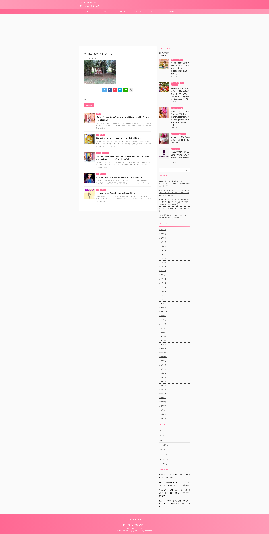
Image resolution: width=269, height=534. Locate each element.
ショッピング (138, 11)
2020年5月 (162, 332)
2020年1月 (162, 348)
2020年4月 (162, 336)
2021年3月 (162, 291)
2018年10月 (163, 410)
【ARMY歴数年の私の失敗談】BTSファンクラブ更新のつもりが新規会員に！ (174, 216)
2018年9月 (162, 414)
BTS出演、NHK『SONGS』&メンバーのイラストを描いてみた (120, 177)
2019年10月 (163, 361)
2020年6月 (162, 328)
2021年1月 (162, 299)
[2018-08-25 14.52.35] (120, 90)
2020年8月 (162, 320)
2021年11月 (162, 258)
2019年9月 (162, 365)
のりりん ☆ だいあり (91, 6)
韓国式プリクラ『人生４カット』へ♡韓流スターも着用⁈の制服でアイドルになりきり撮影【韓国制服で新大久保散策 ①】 (174, 201)
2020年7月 (162, 324)
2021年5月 (162, 283)
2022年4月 (162, 242)
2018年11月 (163, 406)
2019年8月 (162, 369)
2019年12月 (163, 353)
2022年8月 (162, 230)
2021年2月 (162, 295)
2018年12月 (163, 402)
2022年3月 (162, 246)
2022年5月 (162, 238)
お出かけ (171, 11)
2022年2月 (162, 250)
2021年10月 (163, 262)
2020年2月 (162, 344)
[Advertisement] (134, 29)
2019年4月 (162, 385)
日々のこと (154, 11)
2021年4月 (162, 287)
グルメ (104, 11)
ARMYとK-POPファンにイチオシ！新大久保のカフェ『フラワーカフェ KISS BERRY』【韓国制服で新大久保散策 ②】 (180, 93)
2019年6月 (162, 377)
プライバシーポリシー (134, 519)
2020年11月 (163, 308)
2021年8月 (162, 271)
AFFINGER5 (148, 531)
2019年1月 (162, 398)
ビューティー (121, 11)
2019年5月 (162, 381)
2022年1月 (162, 254)
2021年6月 (162, 279)
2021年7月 (162, 275)
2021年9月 (162, 267)
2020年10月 (163, 312)
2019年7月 (162, 373)
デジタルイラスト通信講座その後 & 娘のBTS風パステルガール (120, 193)
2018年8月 (162, 418)
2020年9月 (162, 316)
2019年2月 (162, 394)
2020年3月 (162, 340)
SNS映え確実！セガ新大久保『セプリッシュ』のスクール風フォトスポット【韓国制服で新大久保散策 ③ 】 (180, 68)
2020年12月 (163, 303)
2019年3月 (162, 389)
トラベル (87, 11)
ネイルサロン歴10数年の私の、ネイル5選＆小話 (174, 210)
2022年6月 (162, 234)
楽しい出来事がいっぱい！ (134, 528)
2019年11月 (163, 357)
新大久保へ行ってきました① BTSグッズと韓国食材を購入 (118, 138)
